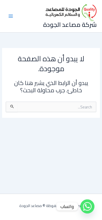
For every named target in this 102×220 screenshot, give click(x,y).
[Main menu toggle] (10, 16)
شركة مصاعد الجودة (70, 24)
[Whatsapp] (87, 206)
